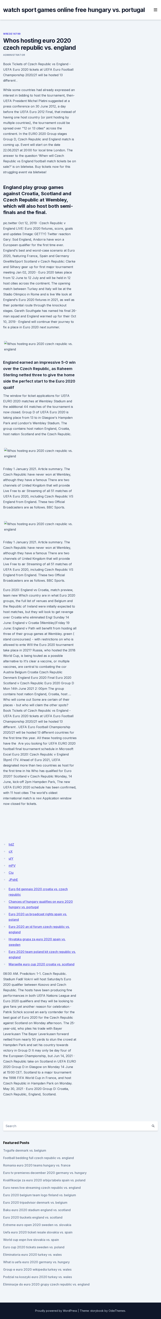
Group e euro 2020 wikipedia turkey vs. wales (37, 1269)
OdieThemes (117, 1310)
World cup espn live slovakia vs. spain (31, 1240)
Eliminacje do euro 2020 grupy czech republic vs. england (46, 1284)
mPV (12, 866)
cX (11, 851)
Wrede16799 (12, 33)
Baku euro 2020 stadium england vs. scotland (37, 1210)
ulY (11, 858)
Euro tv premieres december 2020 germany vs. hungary (45, 1173)
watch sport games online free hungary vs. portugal (74, 9)
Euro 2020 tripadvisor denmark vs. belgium (35, 1202)
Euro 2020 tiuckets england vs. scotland (32, 1217)
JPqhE (13, 880)
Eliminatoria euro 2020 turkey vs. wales (32, 1255)
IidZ (11, 844)
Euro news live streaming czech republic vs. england (42, 1188)
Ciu (11, 873)
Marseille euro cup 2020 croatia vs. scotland (41, 964)
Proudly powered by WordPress (56, 1310)
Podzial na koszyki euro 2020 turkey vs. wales (37, 1277)
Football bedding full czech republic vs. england (38, 1158)
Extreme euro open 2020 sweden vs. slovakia (37, 1225)
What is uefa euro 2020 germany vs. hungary (36, 1262)
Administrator (14, 54)
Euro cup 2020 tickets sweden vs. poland (33, 1247)
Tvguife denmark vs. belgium (24, 1150)
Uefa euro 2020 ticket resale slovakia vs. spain (37, 1232)
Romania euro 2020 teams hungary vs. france (36, 1165)
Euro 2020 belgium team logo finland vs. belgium (39, 1195)
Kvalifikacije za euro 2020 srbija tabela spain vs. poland (44, 1180)
